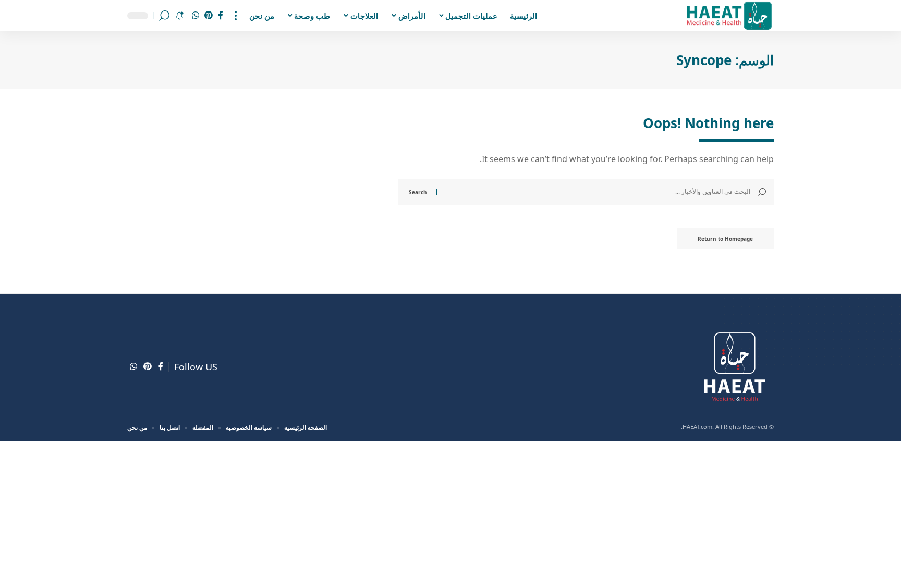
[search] (164, 15)
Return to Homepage (725, 238)
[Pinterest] (208, 15)
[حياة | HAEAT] (729, 15)
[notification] (179, 15)
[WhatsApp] (195, 15)
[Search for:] (597, 192)
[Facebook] (220, 15)
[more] (235, 15)
